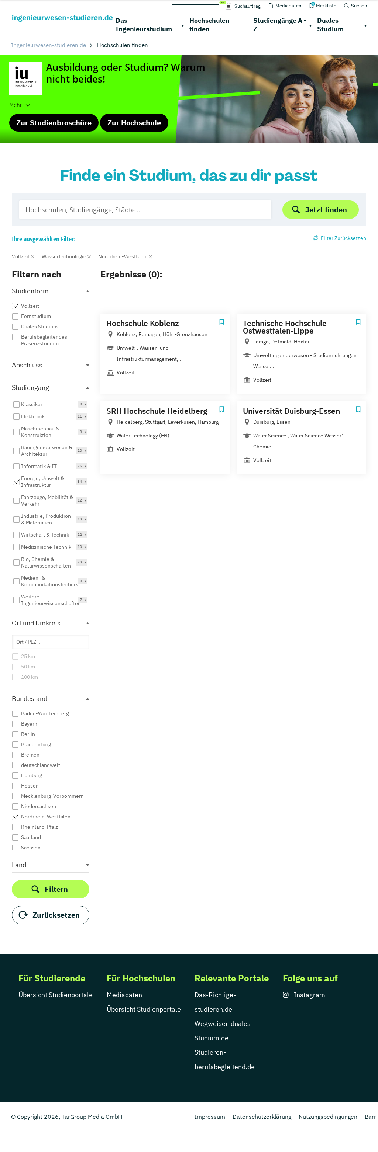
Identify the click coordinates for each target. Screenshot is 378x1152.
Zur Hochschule (134, 123)
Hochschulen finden (209, 24)
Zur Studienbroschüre (54, 123)
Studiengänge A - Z (279, 24)
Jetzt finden (326, 209)
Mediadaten (124, 995)
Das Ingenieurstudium (144, 24)
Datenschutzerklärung (262, 1116)
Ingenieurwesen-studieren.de (48, 45)
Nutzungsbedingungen (328, 1116)
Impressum (210, 1116)
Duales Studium (330, 24)
